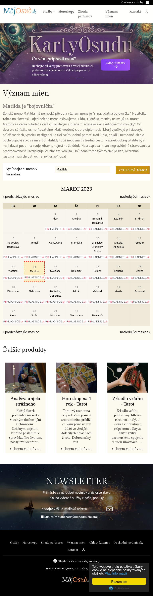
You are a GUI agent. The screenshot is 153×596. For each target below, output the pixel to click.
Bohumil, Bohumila (97, 218)
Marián (119, 289)
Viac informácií (116, 573)
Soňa (34, 313)
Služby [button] (47, 12)
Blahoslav (34, 289)
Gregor (139, 240)
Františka (76, 240)
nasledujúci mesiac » (135, 196)
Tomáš (34, 240)
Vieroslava (76, 313)
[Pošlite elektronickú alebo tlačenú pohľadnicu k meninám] (55, 229)
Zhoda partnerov (85, 14)
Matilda (34, 269)
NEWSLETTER (76, 481)
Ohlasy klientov (99, 542)
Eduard (118, 268)
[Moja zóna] (146, 12)
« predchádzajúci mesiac (21, 196)
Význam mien (111, 14)
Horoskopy (66, 12)
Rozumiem (119, 581)
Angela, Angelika (119, 242)
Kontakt (135, 12)
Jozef (139, 268)
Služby (14, 542)
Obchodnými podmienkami (79, 517)
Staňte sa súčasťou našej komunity (79, 561)
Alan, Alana (55, 240)
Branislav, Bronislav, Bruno (97, 244)
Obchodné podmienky (128, 542)
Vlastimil (13, 268)
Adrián (76, 289)
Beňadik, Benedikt (55, 291)
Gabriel (97, 289)
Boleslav (76, 268)
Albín (55, 216)
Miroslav (55, 313)
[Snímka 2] (80, 78)
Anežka (76, 216)
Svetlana (55, 268)
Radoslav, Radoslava (13, 242)
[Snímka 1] (73, 78)
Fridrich (139, 216)
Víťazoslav (13, 289)
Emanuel (140, 289)
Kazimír (118, 216)
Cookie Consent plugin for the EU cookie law (119, 588)
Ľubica (97, 268)
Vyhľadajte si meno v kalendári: (21, 171)
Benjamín (97, 313)
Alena (13, 313)
